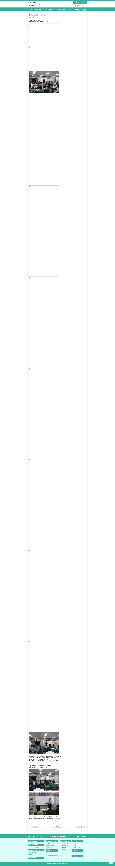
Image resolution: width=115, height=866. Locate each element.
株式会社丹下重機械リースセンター (35, 844)
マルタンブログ (38, 9)
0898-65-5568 (81, 2)
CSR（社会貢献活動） (61, 836)
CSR (69, 9)
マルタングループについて (50, 9)
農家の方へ (31, 854)
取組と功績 (49, 847)
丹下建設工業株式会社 (33, 841)
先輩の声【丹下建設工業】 (53, 855)
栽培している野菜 (32, 852)
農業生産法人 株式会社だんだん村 (35, 850)
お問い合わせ (83, 836)
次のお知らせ (79, 826)
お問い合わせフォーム (81, 5)
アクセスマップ (76, 9)
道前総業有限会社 (32, 857)
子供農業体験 (64, 847)
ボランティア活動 (65, 843)
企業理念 (49, 843)
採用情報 (84, 9)
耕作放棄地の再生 (65, 845)
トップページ (75, 841)
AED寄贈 (63, 849)
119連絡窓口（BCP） (77, 856)
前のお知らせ (35, 826)
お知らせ (30, 9)
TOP (29, 836)
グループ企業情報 (62, 9)
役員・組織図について (51, 845)
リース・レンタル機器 (33, 847)
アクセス (75, 843)
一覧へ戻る (57, 826)
